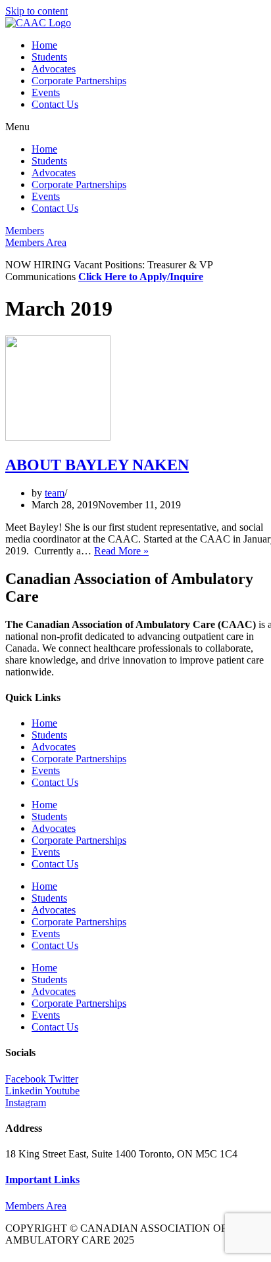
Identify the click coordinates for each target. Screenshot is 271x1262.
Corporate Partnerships (79, 80)
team (54, 492)
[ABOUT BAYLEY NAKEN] (58, 437)
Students (49, 56)
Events (46, 92)
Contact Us (55, 104)
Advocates (54, 68)
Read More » (121, 550)
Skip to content (36, 10)
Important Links (42, 1179)
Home (44, 45)
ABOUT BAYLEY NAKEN (97, 464)
